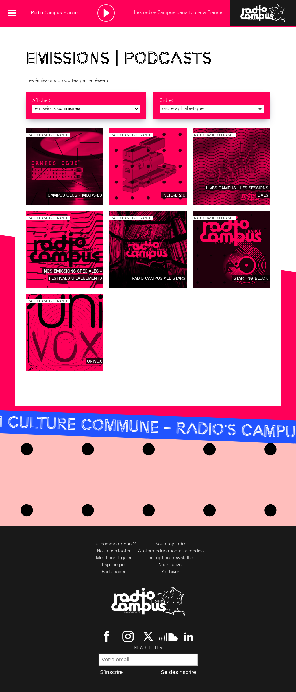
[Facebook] (107, 636)
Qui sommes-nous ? (114, 544)
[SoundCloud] (168, 636)
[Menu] (12, 13)
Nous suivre (170, 565)
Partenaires (114, 572)
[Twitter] (148, 636)
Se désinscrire (178, 672)
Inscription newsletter (170, 558)
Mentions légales (114, 558)
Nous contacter (114, 551)
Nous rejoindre (170, 544)
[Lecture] (106, 13)
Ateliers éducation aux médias (171, 551)
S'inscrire (111, 672)
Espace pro (114, 565)
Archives (171, 572)
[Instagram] (128, 636)
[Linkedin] (188, 636)
